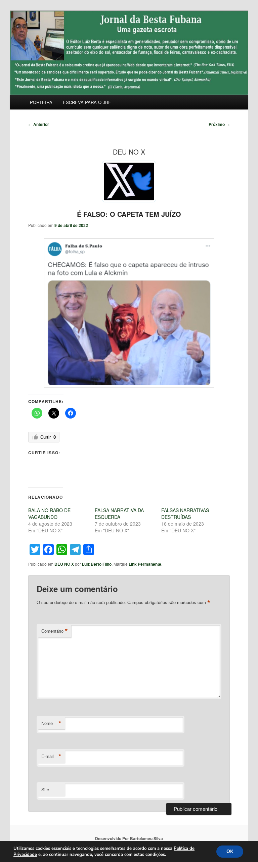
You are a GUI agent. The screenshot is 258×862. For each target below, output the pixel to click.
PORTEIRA (41, 102)
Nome (51, 723)
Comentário (54, 631)
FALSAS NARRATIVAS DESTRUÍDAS (185, 513)
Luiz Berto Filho (97, 564)
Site (45, 789)
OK (229, 851)
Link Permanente (145, 564)
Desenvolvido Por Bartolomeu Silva (129, 838)
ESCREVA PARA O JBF (87, 102)
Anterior (38, 124)
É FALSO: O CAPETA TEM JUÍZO (129, 214)
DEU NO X (64, 564)
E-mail (51, 756)
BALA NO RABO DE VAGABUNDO (49, 513)
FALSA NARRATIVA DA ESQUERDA (119, 513)
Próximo (219, 124)
